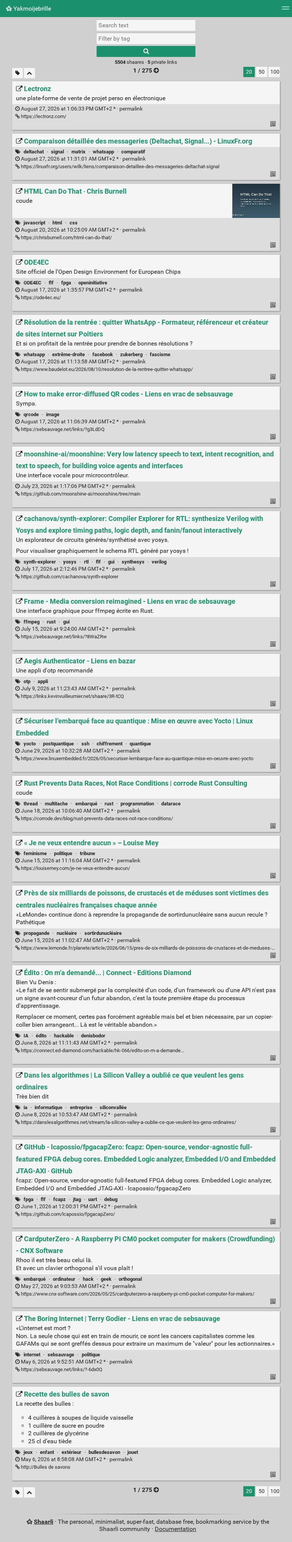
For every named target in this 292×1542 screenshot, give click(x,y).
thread (31, 804)
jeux (28, 1452)
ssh (85, 744)
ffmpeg (32, 622)
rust (51, 622)
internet (32, 1354)
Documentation (175, 1529)
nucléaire (67, 933)
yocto (30, 744)
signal (57, 152)
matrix (78, 152)
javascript (34, 223)
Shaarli (43, 1521)
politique (63, 853)
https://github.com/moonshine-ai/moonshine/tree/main (80, 494)
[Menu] (285, 10)
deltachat (34, 152)
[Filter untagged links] (17, 73)
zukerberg (131, 354)
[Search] (146, 51)
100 (274, 72)
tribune (87, 853)
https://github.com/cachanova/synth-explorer (69, 576)
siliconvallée (113, 1107)
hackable (64, 1036)
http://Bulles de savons (45, 1467)
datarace (171, 804)
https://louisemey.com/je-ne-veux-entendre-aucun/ (75, 868)
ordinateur (64, 1279)
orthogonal (130, 1279)
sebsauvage (61, 1354)
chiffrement (109, 744)
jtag (77, 1199)
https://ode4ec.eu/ (40, 297)
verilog (159, 562)
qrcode (31, 414)
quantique (140, 744)
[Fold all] (29, 73)
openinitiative (92, 283)
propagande (36, 933)
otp (27, 681)
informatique (48, 1107)
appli (43, 681)
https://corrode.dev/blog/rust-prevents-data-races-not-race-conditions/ (96, 818)
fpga (66, 283)
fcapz (59, 1199)
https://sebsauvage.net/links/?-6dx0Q (61, 1369)
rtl (86, 562)
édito (41, 1036)
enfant (47, 1452)
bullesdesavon (104, 1452)
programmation (137, 804)
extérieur (71, 1452)
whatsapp (103, 152)
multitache (56, 804)
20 (249, 72)
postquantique (58, 744)
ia (25, 1107)
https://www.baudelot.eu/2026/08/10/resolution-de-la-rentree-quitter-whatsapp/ (106, 369)
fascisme (160, 354)
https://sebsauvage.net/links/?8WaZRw (63, 636)
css (74, 223)
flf (51, 283)
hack (88, 1279)
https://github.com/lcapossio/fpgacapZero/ (67, 1214)
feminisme (35, 853)
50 (262, 72)
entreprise (81, 1107)
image (52, 414)
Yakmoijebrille (31, 8)
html (57, 223)
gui (111, 562)
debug (110, 1199)
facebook (102, 354)
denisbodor (93, 1036)
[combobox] (146, 38)
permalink (81, 109)
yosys (69, 562)
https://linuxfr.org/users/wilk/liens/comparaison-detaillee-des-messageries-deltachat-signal (119, 166)
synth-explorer (40, 562)
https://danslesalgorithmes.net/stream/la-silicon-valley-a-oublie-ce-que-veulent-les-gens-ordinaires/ (128, 1122)
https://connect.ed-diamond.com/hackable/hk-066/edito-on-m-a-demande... (102, 1050)
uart (92, 1199)
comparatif (133, 152)
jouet (132, 1452)
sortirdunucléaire (103, 933)
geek (106, 1279)
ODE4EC (32, 283)
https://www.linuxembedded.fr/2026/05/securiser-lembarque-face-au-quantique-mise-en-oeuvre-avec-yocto (136, 758)
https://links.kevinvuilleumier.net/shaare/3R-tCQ (72, 696)
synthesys (133, 562)
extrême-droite (68, 354)
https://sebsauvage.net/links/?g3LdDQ (62, 429)
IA (26, 1036)
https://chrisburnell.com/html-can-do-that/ (66, 237)
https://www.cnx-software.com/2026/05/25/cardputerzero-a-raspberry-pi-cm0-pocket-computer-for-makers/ (137, 1294)
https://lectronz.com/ (43, 116)
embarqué (86, 804)
